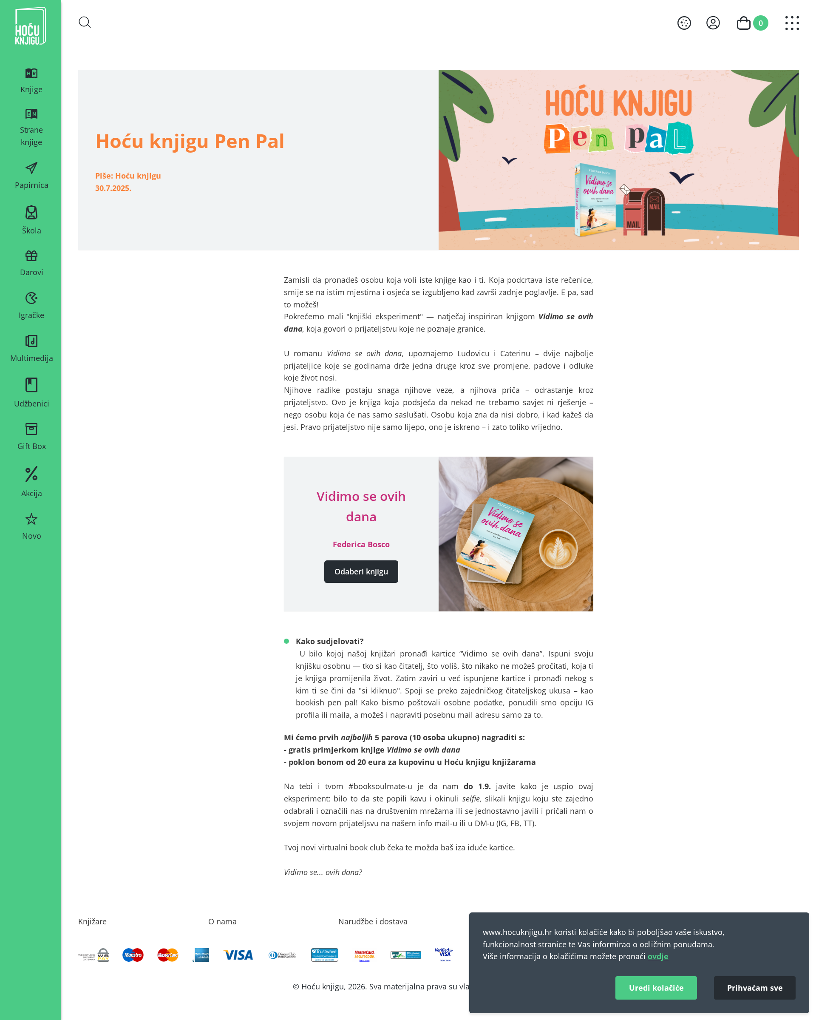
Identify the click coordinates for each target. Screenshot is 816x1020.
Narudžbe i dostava (373, 921)
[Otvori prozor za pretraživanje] (85, 22)
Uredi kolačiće (656, 988)
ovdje (658, 956)
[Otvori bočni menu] (792, 23)
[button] (361, 571)
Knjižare (92, 921)
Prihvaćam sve (755, 988)
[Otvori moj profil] (713, 22)
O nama (222, 921)
